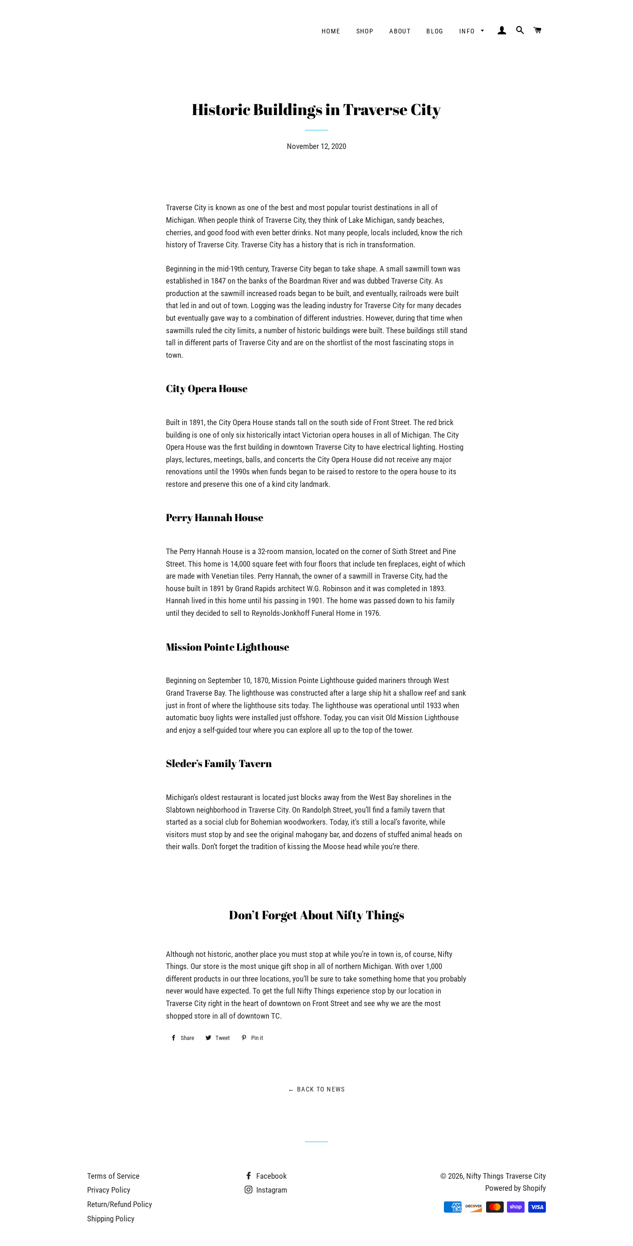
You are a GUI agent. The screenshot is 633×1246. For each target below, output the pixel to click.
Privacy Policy (108, 1189)
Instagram (270, 1189)
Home (331, 31)
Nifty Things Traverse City (506, 1176)
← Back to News (316, 1089)
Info (468, 31)
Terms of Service (113, 1176)
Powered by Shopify (515, 1188)
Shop (365, 31)
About (400, 31)
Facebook (270, 1176)
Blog (434, 31)
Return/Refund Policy (119, 1204)
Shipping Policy (110, 1218)
